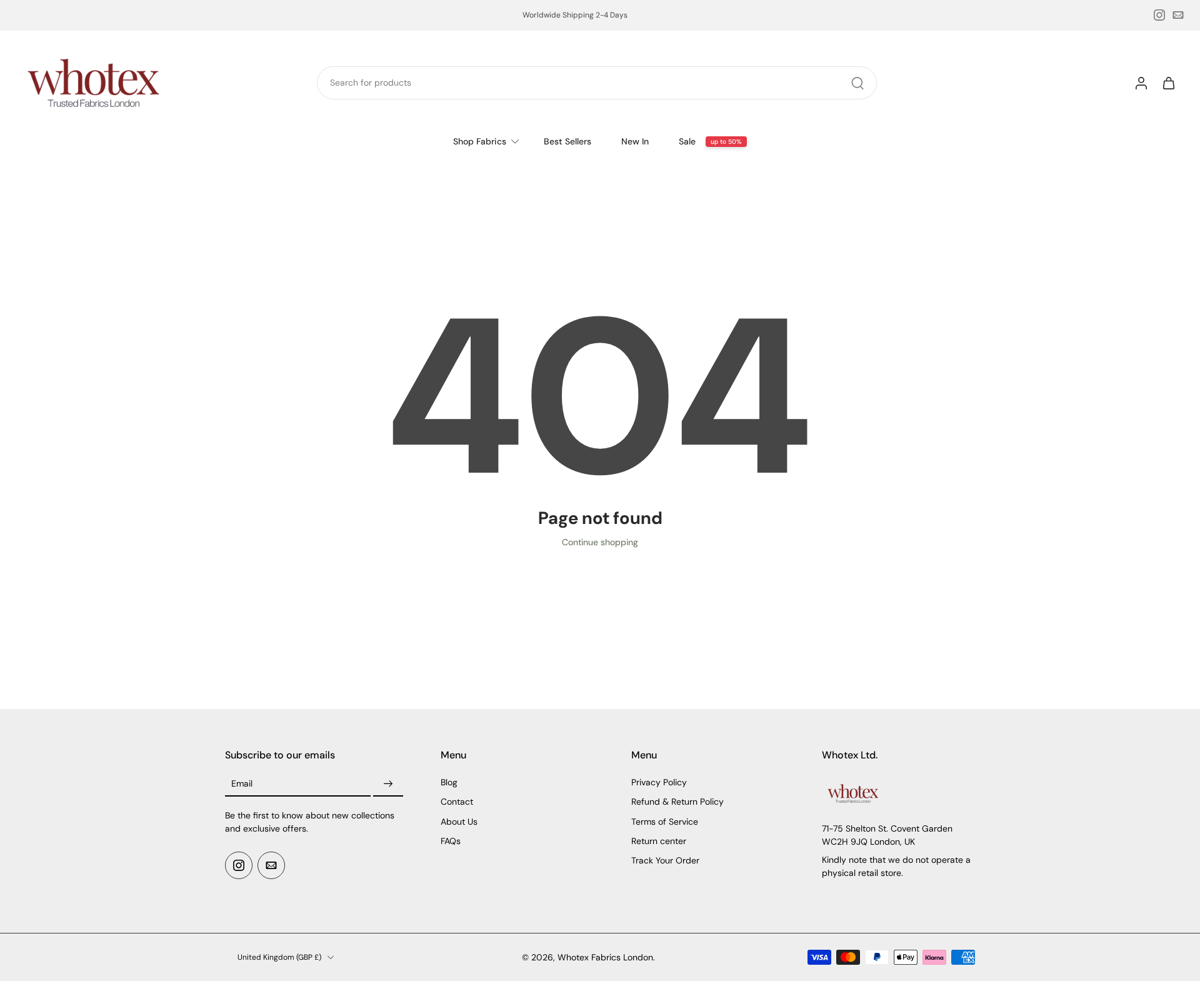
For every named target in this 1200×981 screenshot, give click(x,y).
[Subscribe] (388, 784)
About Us (459, 821)
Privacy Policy (659, 782)
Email (241, 783)
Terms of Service (664, 821)
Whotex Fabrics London (605, 956)
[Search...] (857, 83)
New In (635, 141)
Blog (449, 782)
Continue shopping (600, 542)
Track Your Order (665, 860)
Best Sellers (567, 141)
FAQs (451, 841)
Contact (457, 801)
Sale (687, 141)
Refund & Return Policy (677, 801)
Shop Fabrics (479, 141)
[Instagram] (1159, 15)
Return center (658, 841)
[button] (314, 755)
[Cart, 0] (1168, 83)
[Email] (1178, 15)
